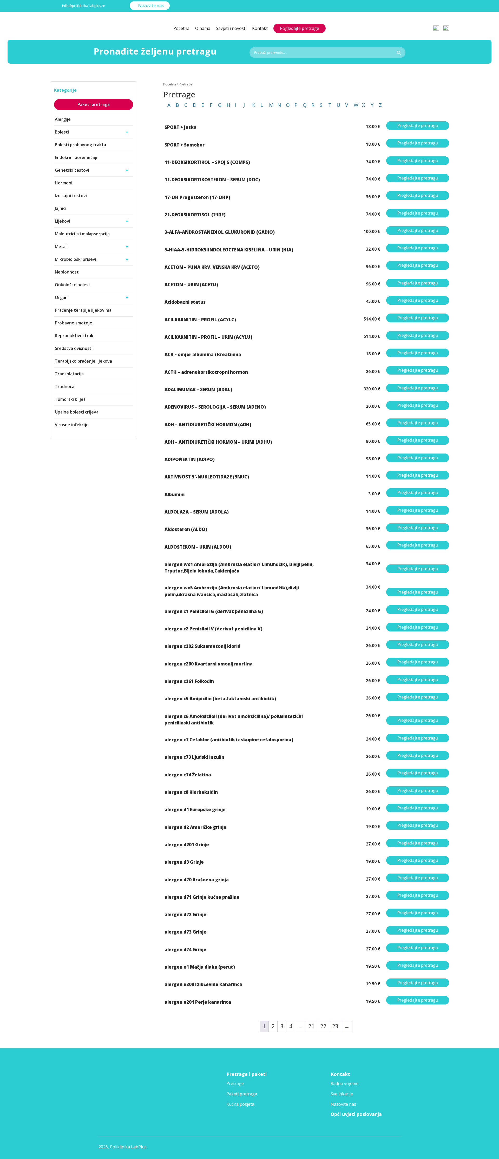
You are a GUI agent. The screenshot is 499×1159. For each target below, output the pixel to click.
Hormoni (63, 183)
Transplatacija (69, 374)
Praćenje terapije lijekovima (83, 310)
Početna (181, 28)
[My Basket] (446, 25)
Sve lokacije (342, 1094)
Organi (92, 297)
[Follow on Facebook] (428, 6)
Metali (92, 246)
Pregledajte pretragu (417, 125)
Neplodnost (67, 272)
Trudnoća (64, 386)
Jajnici (60, 208)
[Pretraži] (398, 52)
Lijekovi (92, 220)
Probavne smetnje (73, 323)
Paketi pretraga (93, 104)
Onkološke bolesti (73, 285)
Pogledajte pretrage (299, 28)
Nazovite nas (151, 5)
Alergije (63, 119)
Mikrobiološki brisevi (92, 259)
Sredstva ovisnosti (74, 348)
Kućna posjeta (240, 1104)
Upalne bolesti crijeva (77, 412)
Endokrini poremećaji (76, 157)
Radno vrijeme (344, 1083)
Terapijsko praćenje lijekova (83, 361)
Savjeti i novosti (231, 28)
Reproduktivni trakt (75, 335)
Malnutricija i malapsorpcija (82, 234)
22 (323, 1026)
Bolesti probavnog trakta (80, 145)
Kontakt (260, 28)
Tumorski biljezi (71, 399)
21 (311, 1026)
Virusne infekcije (72, 425)
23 (335, 1026)
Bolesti (92, 131)
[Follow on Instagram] (443, 6)
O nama (202, 28)
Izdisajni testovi (71, 195)
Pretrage (235, 1083)
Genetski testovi (92, 170)
